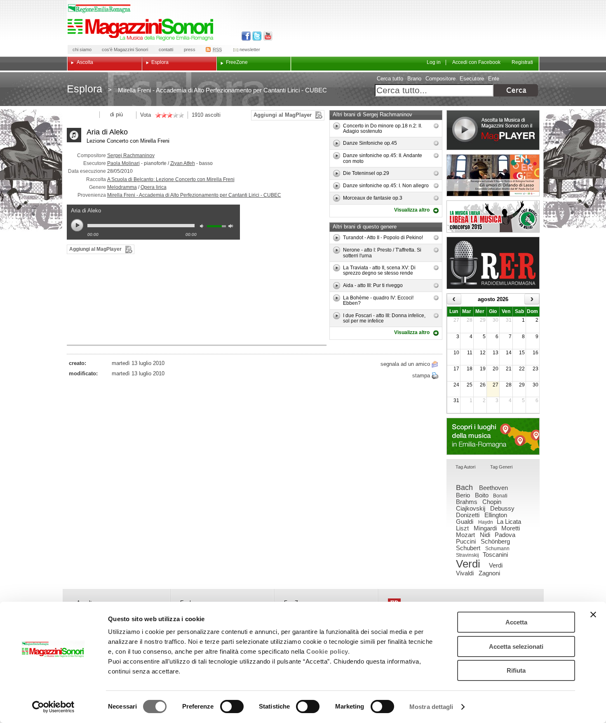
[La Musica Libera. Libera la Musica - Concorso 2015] (493, 216)
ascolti (213, 115)
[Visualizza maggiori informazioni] (436, 126)
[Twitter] (256, 36)
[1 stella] (158, 115)
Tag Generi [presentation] (501, 466)
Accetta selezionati (516, 646)
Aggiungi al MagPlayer (283, 115)
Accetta (516, 622)
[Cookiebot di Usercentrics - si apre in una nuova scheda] (53, 707)
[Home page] (142, 29)
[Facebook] (246, 36)
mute (203, 227)
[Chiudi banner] (593, 614)
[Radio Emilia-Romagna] (493, 263)
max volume (232, 227)
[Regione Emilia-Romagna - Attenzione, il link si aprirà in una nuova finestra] (99, 8)
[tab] (465, 467)
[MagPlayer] (493, 130)
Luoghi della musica (493, 436)
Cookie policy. (328, 651)
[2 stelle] (161, 115)
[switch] (232, 706)
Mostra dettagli (431, 706)
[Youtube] (266, 36)
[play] (336, 126)
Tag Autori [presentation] (465, 466)
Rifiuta (516, 670)
